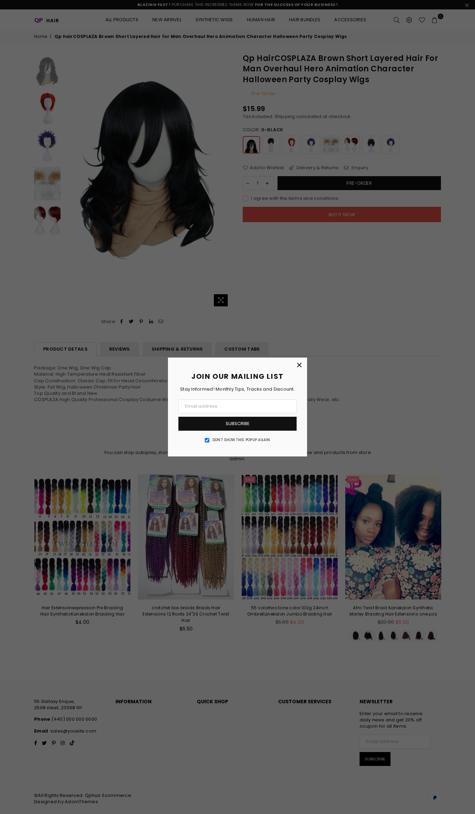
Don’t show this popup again (241, 440)
